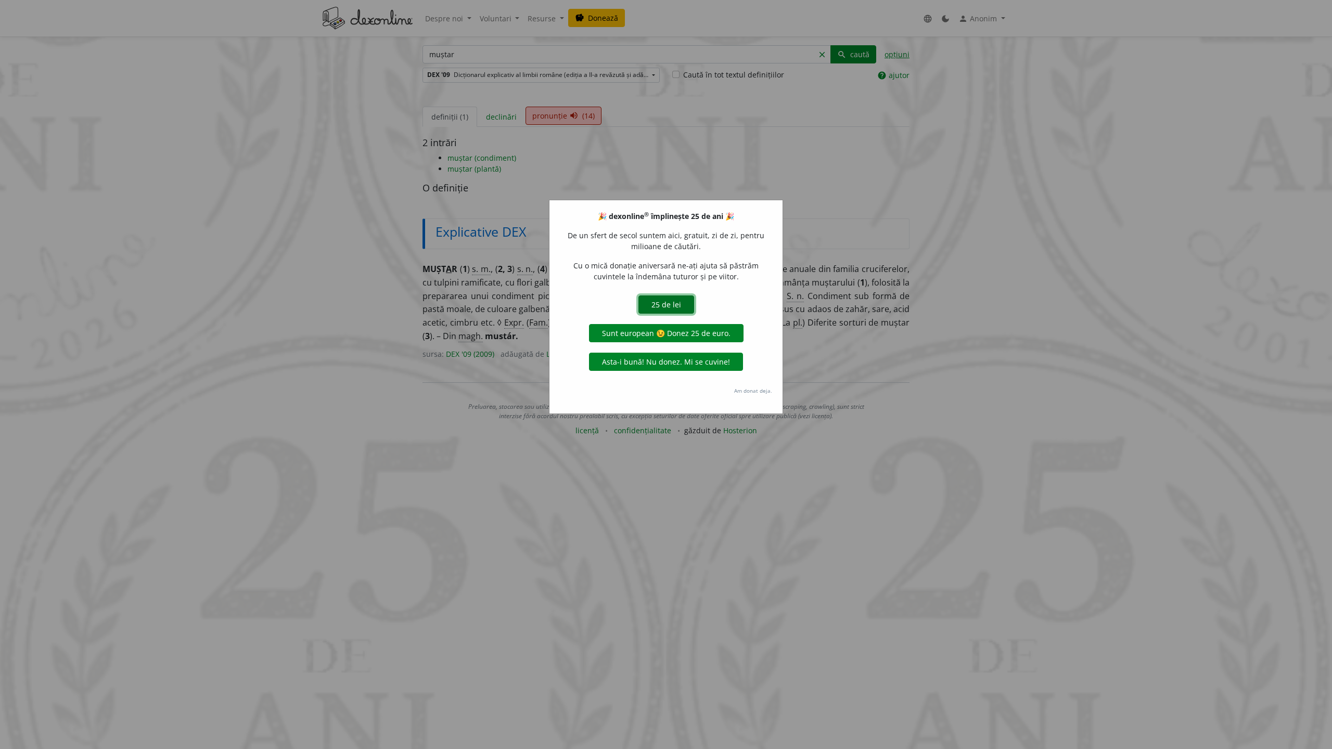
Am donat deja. (753, 390)
